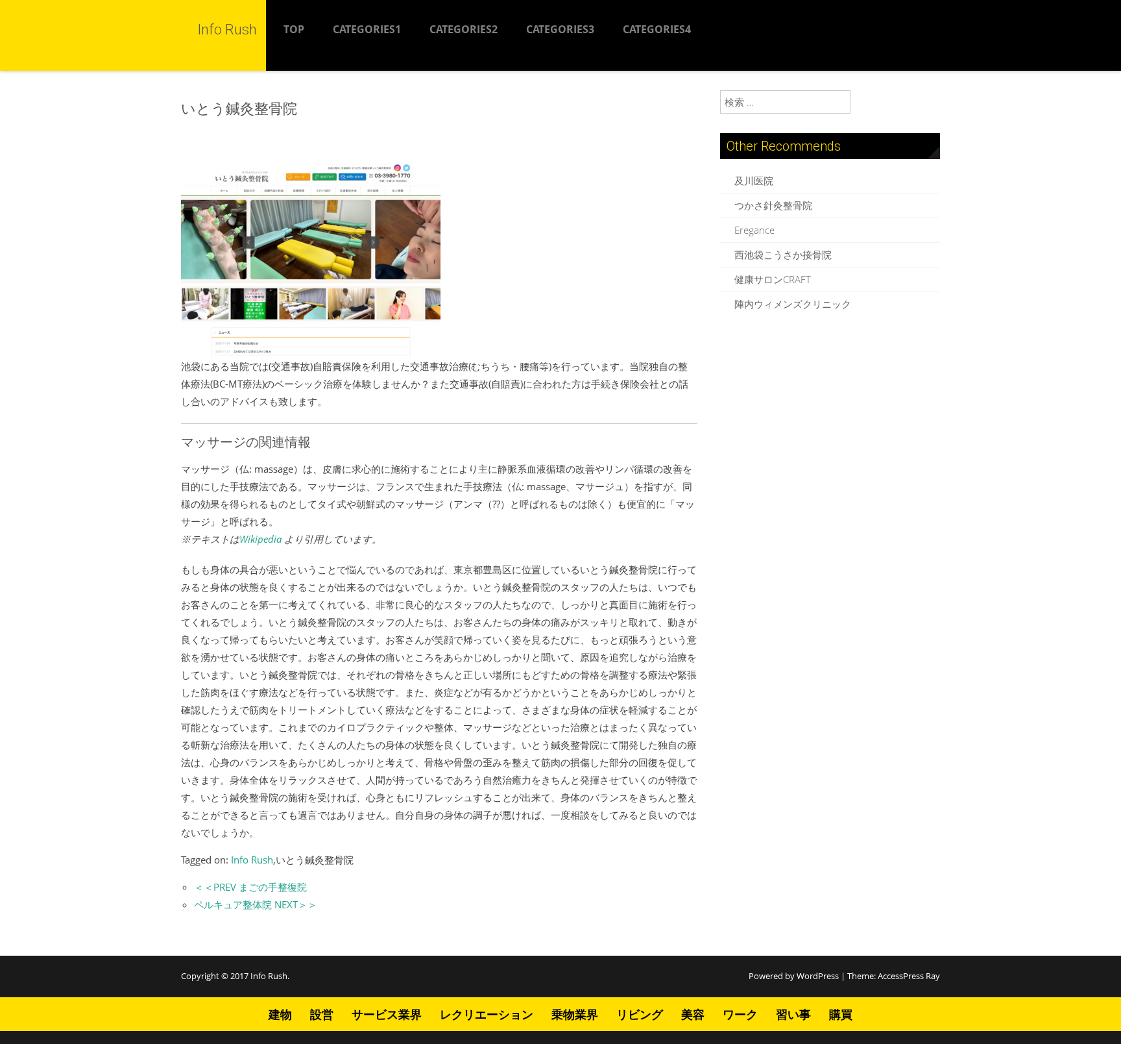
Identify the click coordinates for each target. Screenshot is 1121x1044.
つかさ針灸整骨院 (773, 205)
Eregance (754, 229)
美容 (693, 1014)
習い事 (793, 1014)
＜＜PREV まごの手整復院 (250, 886)
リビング (639, 1014)
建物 (280, 1014)
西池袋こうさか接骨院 (783, 254)
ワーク (740, 1014)
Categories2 (463, 29)
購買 (840, 1014)
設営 (321, 1014)
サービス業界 (387, 1014)
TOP (293, 29)
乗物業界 (574, 1014)
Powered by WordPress (794, 976)
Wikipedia (260, 538)
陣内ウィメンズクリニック (792, 303)
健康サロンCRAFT (772, 279)
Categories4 (657, 29)
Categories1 (367, 29)
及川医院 (753, 180)
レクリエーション (486, 1014)
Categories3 (560, 29)
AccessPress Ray (909, 976)
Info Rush (252, 859)
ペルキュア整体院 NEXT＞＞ (255, 904)
